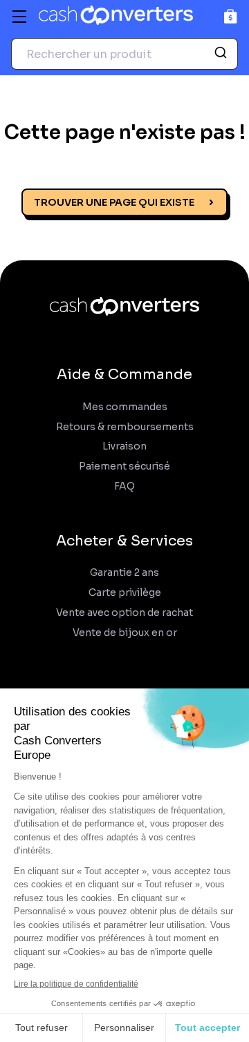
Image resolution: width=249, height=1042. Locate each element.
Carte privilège (125, 593)
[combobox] (124, 54)
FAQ (124, 486)
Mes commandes (124, 407)
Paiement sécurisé (124, 466)
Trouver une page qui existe (114, 202)
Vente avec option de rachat (124, 613)
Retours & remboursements (125, 427)
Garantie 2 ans (124, 573)
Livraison (124, 446)
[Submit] (222, 54)
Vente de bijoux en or (125, 633)
